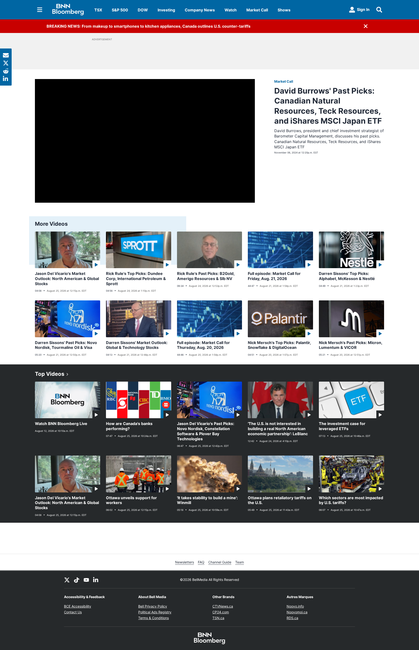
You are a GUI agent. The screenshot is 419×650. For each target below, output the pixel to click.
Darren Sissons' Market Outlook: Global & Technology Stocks (137, 345)
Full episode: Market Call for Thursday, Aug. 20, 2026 (203, 345)
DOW (143, 10)
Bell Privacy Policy (152, 606)
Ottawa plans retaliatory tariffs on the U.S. (280, 500)
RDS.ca (292, 618)
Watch (231, 10)
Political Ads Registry (154, 612)
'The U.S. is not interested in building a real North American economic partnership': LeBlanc (278, 428)
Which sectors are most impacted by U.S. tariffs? (351, 500)
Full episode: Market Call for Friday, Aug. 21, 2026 (274, 276)
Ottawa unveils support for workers (131, 500)
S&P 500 (120, 10)
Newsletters (184, 562)
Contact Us (73, 612)
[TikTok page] (77, 579)
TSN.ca (218, 618)
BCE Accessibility (77, 606)
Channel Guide (219, 562)
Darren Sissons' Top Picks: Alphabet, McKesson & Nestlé (347, 276)
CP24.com (220, 612)
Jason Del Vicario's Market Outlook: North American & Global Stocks (67, 278)
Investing (166, 10)
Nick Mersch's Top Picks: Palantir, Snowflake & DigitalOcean (279, 345)
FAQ (201, 562)
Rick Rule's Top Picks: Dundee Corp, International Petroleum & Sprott (136, 278)
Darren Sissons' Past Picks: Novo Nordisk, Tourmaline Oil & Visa (66, 345)
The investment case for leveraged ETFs (342, 426)
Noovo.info (295, 606)
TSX (98, 10)
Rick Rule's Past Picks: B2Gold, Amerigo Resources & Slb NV (206, 276)
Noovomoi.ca (297, 612)
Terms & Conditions (153, 618)
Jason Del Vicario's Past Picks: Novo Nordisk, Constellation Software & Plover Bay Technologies (205, 431)
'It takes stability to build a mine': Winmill (207, 500)
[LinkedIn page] (96, 579)
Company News (200, 10)
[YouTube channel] (86, 579)
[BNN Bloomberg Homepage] (68, 10)
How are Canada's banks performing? (129, 426)
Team (239, 562)
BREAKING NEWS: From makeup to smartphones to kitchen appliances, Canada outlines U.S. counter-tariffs (148, 26)
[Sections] (40, 10)
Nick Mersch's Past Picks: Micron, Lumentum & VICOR (350, 345)
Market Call (257, 10)
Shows (284, 10)
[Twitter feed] (67, 579)
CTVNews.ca (222, 606)
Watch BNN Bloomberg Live (61, 423)
